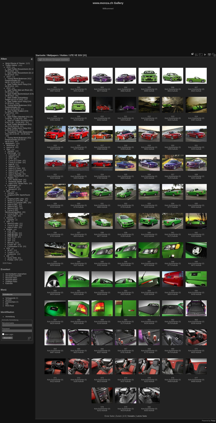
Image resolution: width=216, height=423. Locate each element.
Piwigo (213, 421)
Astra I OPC (12, 216)
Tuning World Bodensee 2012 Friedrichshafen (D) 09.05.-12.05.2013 (18, 80)
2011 (8, 115)
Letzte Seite (142, 416)
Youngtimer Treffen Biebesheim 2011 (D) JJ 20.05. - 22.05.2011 (19, 133)
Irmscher (9, 218)
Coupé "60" (12, 244)
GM (7, 256)
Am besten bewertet (13, 276)
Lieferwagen (12, 185)
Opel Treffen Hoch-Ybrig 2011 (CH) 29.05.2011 (18, 129)
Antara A (12, 166)
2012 (8, 88)
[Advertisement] (108, 32)
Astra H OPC (12, 204)
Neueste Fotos (11, 278)
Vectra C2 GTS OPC (15, 201)
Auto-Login (8, 334)
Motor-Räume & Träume (15, 63)
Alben (4, 59)
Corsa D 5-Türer (15, 161)
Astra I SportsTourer (16, 176)
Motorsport (10, 145)
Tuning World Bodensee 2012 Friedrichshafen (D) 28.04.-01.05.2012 (18, 107)
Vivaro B (12, 187)
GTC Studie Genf (15, 180)
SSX (9, 239)
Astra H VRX (12, 227)
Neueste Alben (11, 280)
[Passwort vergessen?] (29, 338)
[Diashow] (205, 54)
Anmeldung (10, 317)
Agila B (11, 164)
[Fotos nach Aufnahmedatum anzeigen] (214, 54)
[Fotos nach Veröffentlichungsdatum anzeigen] (209, 54)
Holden (9, 229)
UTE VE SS (12, 237)
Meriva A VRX (12, 223)
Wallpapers (10, 143)
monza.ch (10, 147)
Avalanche (11, 254)
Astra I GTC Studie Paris (18, 183)
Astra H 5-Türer (15, 168)
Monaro (10, 243)
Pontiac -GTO (12, 260)
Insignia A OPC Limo (15, 199)
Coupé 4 (10, 252)
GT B (10, 159)
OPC (8, 191)
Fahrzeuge (11, 153)
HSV (8, 248)
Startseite (40, 55)
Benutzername (8, 323)
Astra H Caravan (15, 170)
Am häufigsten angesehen (15, 274)
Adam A (12, 157)
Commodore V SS (14, 246)
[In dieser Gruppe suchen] (192, 54)
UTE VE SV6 (12, 233)
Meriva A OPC (13, 208)
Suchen (8, 300)
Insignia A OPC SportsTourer (18, 195)
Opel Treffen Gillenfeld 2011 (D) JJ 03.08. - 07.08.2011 (19, 118)
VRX (8, 222)
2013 (8, 77)
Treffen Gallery (11, 65)
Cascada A (13, 155)
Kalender (9, 283)
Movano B (13, 189)
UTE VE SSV (12, 235)
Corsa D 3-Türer (15, 162)
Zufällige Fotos (11, 281)
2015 (8, 67)
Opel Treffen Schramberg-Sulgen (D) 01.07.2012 (16, 99)
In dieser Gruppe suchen (55, 59)
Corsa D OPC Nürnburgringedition (13, 211)
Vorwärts (131, 416)
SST (9, 241)
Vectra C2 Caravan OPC (17, 203)
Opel (8, 149)
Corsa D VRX (12, 225)
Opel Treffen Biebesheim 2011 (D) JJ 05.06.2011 (18, 125)
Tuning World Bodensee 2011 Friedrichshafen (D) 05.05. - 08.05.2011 (18, 139)
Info (6, 304)
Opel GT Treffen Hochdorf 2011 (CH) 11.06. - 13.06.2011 (18, 121)
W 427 (10, 250)
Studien (10, 178)
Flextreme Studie (15, 182)
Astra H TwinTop (15, 174)
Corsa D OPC (12, 214)
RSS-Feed (9, 306)
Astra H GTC (14, 172)
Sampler (10, 151)
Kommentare (10, 302)
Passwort (6, 329)
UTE (9, 231)
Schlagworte (10, 298)
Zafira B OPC (12, 206)
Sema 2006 (12, 258)
